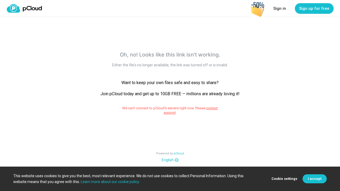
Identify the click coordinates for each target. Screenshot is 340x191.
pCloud (179, 153)
